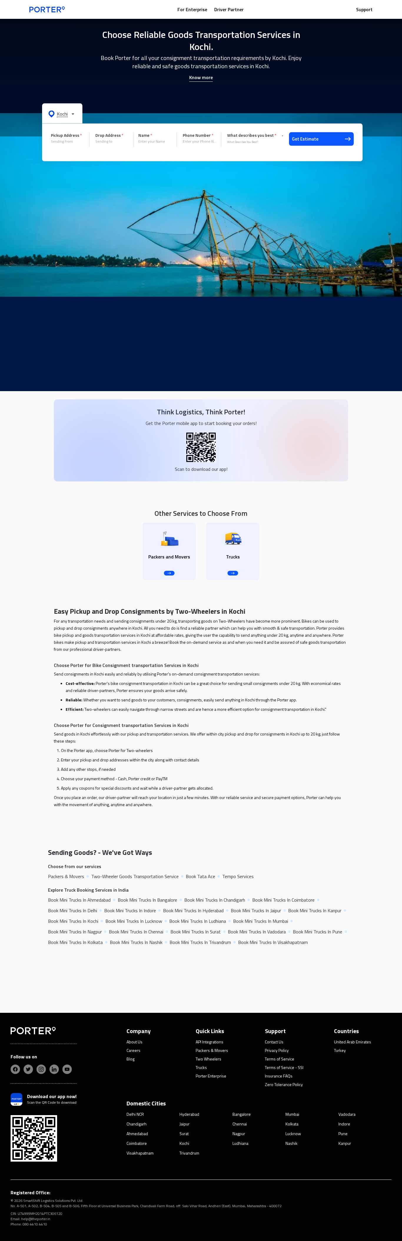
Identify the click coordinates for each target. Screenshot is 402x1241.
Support (364, 9)
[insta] (41, 1069)
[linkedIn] (54, 1069)
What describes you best (251, 135)
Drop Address (109, 135)
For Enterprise (192, 9)
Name (145, 135)
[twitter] (28, 1069)
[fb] (15, 1069)
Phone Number (198, 135)
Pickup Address (66, 135)
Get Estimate (305, 139)
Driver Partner (229, 9)
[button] (62, 114)
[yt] (67, 1069)
